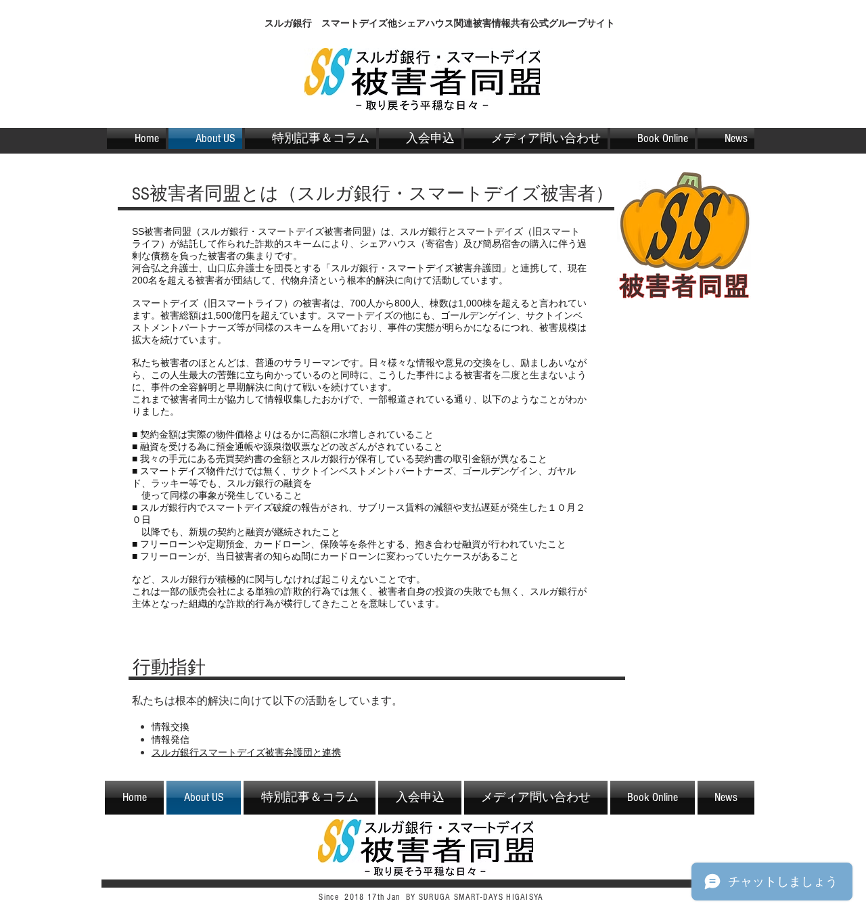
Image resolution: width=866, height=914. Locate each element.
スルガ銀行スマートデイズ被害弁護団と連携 (246, 752)
